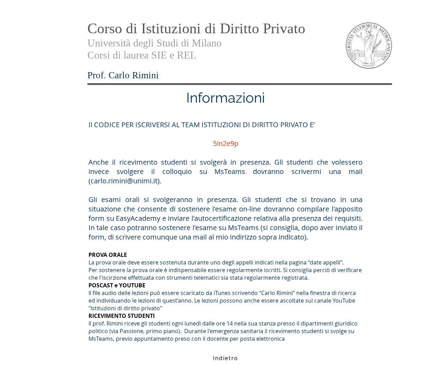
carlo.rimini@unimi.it (124, 180)
